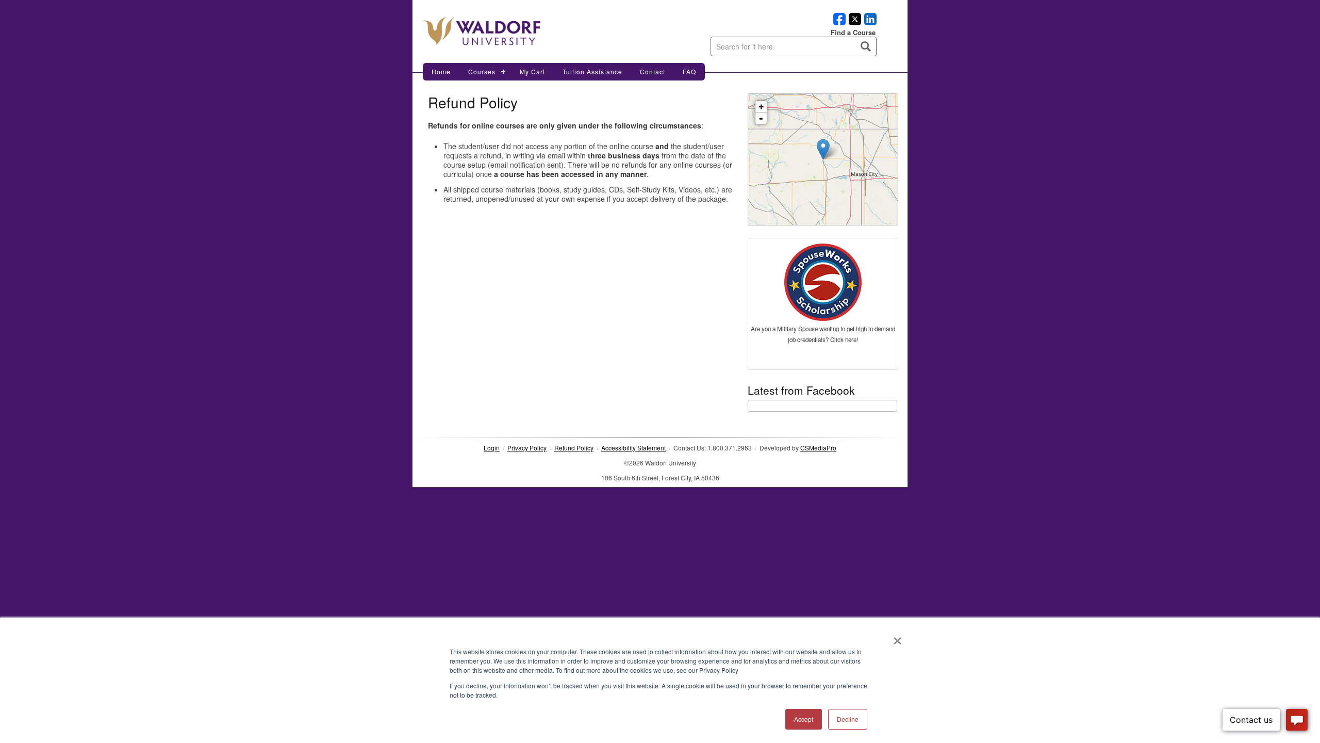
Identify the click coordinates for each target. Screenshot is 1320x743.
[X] (853, 22)
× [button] (897, 637)
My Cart (532, 71)
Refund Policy (573, 447)
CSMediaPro (818, 447)
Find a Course (853, 32)
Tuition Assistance (592, 71)
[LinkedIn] (869, 22)
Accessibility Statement (633, 447)
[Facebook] (838, 22)
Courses (482, 71)
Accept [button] (803, 719)
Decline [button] (848, 719)
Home (441, 71)
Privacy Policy (527, 447)
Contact (652, 71)
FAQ (689, 71)
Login (492, 447)
